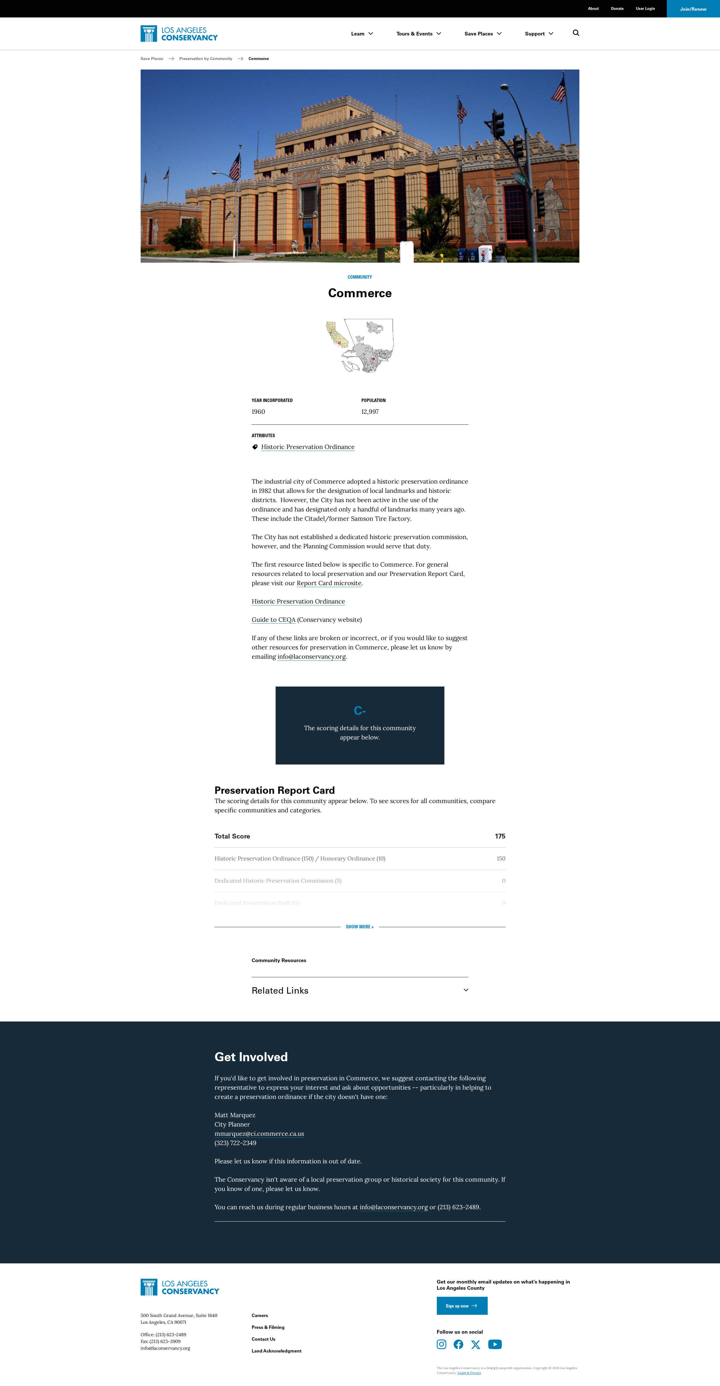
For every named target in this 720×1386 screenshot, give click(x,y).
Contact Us (263, 1339)
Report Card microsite (329, 583)
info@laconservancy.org (312, 656)
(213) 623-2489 (171, 1334)
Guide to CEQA (274, 619)
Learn (357, 33)
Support (535, 33)
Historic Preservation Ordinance (298, 601)
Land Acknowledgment (277, 1351)
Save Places (479, 33)
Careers (260, 1315)
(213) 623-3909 (165, 1341)
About (593, 8)
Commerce (259, 58)
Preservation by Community (205, 58)
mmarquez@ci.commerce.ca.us (259, 1133)
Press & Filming (268, 1327)
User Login (645, 8)
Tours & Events (415, 33)
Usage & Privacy (469, 1373)
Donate (617, 8)
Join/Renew (693, 9)
